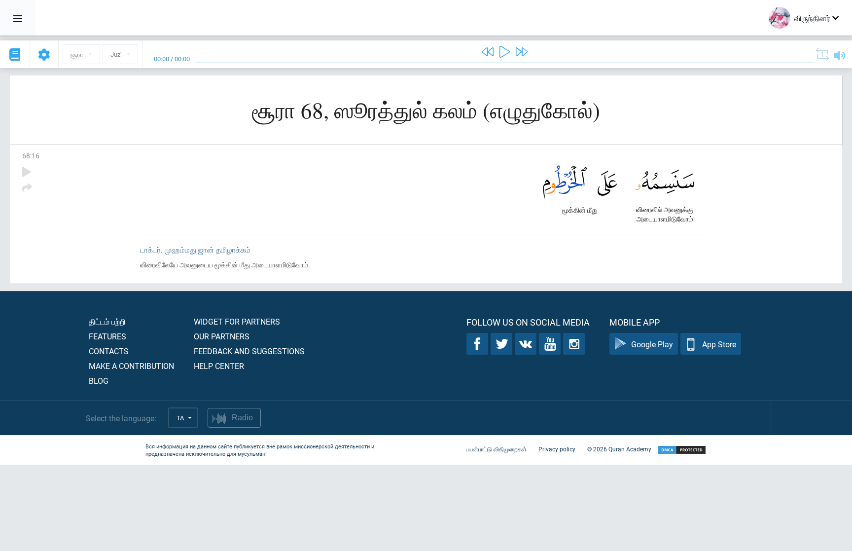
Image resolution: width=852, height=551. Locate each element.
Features (107, 336)
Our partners (221, 336)
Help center (219, 366)
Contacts (109, 351)
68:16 (30, 155)
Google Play (652, 344)
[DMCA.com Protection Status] (682, 450)
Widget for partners (237, 321)
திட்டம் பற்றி (107, 321)
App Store (719, 344)
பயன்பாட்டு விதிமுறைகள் (496, 449)
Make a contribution (131, 366)
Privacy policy (556, 449)
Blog (98, 380)
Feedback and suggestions (249, 351)
